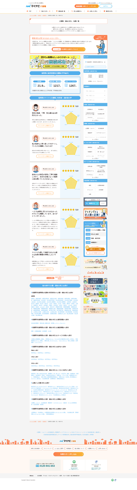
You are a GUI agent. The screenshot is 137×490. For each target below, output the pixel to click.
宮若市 (75, 305)
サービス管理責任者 (63, 434)
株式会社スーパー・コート (45, 394)
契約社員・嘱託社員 (45, 323)
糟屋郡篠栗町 (66, 306)
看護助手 (50, 402)
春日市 (40, 305)
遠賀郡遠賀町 (44, 310)
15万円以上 (34, 359)
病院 (32, 331)
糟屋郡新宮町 (44, 308)
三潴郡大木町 (45, 311)
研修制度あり (36, 377)
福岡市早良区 (36, 300)
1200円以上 (47, 352)
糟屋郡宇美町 (59, 306)
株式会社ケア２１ (59, 391)
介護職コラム (91, 448)
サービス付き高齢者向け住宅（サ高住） (65, 339)
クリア (103, 203)
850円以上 (33, 352)
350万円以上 (49, 365)
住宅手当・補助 (65, 373)
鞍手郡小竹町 (52, 310)
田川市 (41, 303)
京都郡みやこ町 (62, 313)
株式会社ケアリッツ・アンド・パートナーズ (56, 389)
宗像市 (50, 305)
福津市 (65, 305)
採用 (61, 475)
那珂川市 (52, 306)
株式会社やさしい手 (48, 391)
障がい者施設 (71, 340)
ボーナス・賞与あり (36, 378)
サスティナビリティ (53, 475)
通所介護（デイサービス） (51, 340)
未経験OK (72, 373)
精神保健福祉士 (50, 414)
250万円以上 (34, 365)
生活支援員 (36, 404)
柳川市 (46, 303)
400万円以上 (57, 365)
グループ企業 (66, 475)
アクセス (45, 475)
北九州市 (43, 300)
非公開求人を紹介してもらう (66, 49)
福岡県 (45, 107)
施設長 (65, 402)
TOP (30, 11)
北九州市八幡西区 (61, 302)
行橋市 (64, 303)
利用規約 (68, 448)
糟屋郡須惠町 (36, 308)
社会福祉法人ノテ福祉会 (59, 394)
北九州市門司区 (51, 300)
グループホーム (63, 340)
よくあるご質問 (59, 448)
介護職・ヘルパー (35, 402)
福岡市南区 (60, 298)
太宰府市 (55, 305)
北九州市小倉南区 (41, 302)
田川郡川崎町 (38, 313)
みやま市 (42, 306)
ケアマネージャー (57, 402)
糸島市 (47, 306)
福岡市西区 (67, 298)
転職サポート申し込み (68, 454)
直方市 (33, 303)
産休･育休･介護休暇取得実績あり (49, 377)
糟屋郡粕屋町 (60, 308)
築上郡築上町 (39, 315)
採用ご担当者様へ (36, 448)
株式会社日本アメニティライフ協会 (66, 386)
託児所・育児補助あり (71, 377)
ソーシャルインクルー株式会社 (50, 388)
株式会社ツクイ (52, 386)
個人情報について (79, 448)
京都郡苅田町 (53, 313)
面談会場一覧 (61, 11)
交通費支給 (53, 378)
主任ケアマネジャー (76, 432)
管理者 (41, 404)
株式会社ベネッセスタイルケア (39, 386)
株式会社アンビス (67, 393)
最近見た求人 (109, 11)
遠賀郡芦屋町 (68, 308)
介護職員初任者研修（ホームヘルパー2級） (55, 412)
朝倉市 (37, 306)
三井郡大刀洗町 (37, 311)
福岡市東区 (38, 298)
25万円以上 (48, 359)
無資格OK (38, 375)
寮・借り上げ (57, 373)
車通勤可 (50, 373)
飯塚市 (37, 303)
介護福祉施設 (38, 331)
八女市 (50, 303)
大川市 (59, 303)
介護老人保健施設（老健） (38, 339)
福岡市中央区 (53, 298)
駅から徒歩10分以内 (42, 373)
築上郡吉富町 (70, 313)
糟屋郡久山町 (52, 308)
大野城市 (45, 305)
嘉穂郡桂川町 (68, 310)
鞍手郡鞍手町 (60, 310)
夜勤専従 (33, 373)
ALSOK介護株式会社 (38, 389)
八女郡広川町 (53, 311)
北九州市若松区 (59, 300)
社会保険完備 (45, 378)
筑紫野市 (90, 66)
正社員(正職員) (35, 323)
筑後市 (55, 303)
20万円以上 (41, 359)
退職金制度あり (61, 378)
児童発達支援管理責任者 (50, 434)
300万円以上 (42, 365)
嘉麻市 (33, 306)
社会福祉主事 (70, 412)
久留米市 (74, 302)
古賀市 (60, 305)
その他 (49, 331)
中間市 (73, 303)
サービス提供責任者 (89, 432)
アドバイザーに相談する (44, 125)
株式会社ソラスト (37, 391)
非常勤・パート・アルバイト (58, 323)
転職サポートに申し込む (86, 6)
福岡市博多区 (45, 298)
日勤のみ (59, 375)
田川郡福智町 (45, 313)
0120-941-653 (47, 466)
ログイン (105, 6)
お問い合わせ (101, 448)
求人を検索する (78, 11)
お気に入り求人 (93, 11)
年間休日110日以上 (51, 375)
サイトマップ (47, 448)
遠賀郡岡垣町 (36, 310)
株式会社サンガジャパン (39, 393)
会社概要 (39, 475)
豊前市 (68, 303)
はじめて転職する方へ (95, 253)
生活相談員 (44, 402)
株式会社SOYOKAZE (64, 388)
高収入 (43, 375)
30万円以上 (54, 359)
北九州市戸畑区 (68, 300)
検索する (92, 203)
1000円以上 (40, 352)
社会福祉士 (40, 412)
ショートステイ (38, 342)
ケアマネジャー (66, 432)
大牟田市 (69, 302)
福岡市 (33, 298)
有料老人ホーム (49, 339)
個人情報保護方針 (75, 475)
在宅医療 (44, 331)
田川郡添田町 (69, 311)
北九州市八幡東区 (51, 302)
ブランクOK (65, 375)
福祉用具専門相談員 (75, 434)
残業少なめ (62, 377)
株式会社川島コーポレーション (54, 393)
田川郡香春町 (61, 311)
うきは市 (70, 305)
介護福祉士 (34, 412)
